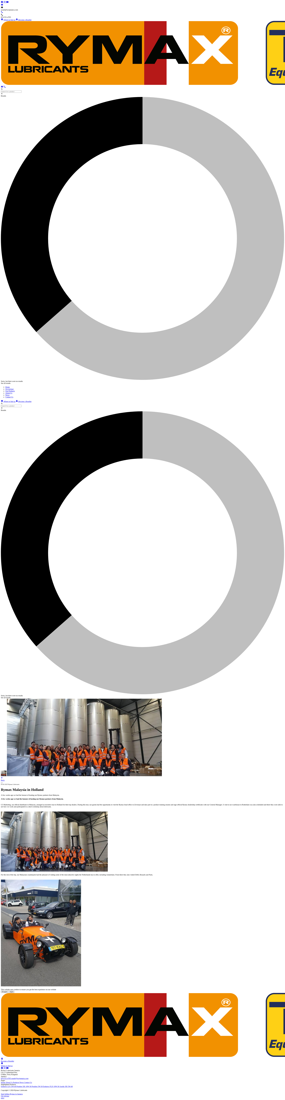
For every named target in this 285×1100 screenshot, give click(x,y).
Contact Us (28, 1082)
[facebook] (2, 2)
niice (2, 1098)
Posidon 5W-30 (37, 1086)
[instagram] (5, 2)
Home (3, 1082)
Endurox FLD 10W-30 (51, 1086)
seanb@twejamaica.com (19, 1078)
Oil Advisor (5, 1096)
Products (16, 1082)
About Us (9, 1082)
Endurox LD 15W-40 (8, 1086)
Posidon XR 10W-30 (24, 1086)
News (21, 1082)
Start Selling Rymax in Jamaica (12, 1094)
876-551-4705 (6, 1078)
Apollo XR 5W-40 (66, 1086)
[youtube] (7, 2)
